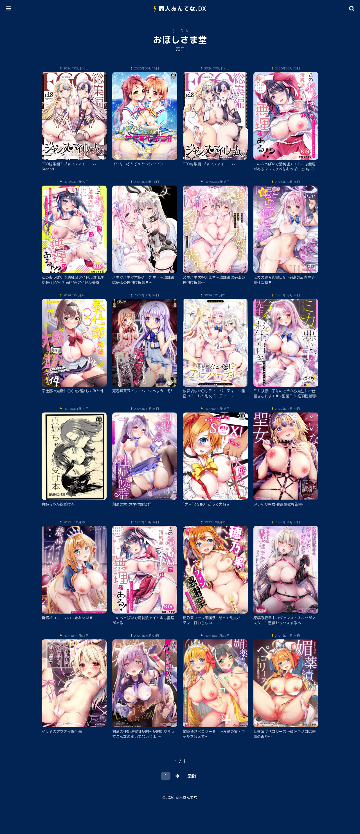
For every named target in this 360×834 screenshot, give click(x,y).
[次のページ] (177, 776)
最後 (191, 776)
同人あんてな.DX (183, 8)
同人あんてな (186, 797)
